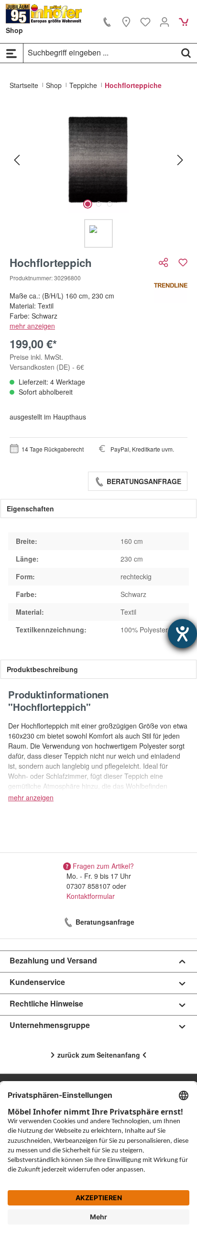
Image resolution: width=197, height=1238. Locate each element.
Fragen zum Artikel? (103, 866)
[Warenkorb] (183, 21)
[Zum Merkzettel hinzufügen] (182, 262)
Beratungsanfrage (143, 481)
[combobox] (99, 53)
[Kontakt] (107, 21)
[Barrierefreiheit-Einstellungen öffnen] (182, 633)
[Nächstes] (180, 159)
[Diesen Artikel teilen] (164, 262)
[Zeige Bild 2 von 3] (98, 204)
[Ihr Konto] (164, 21)
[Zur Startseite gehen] (44, 13)
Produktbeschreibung (42, 669)
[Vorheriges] (17, 159)
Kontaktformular (90, 896)
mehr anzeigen (32, 326)
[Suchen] (186, 53)
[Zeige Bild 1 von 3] (87, 204)
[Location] (126, 21)
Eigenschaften (30, 508)
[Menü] (11, 53)
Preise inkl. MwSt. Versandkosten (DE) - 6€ (47, 362)
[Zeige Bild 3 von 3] (109, 204)
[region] (98, 177)
